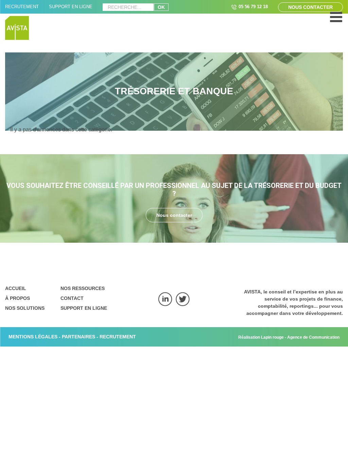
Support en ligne (83, 308)
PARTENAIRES (78, 336)
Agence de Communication (313, 337)
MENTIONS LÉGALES (32, 336)
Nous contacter (310, 7)
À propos (17, 298)
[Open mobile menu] (336, 20)
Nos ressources (82, 288)
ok (161, 7)
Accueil (15, 288)
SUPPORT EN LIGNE (70, 6)
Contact (72, 298)
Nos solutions (25, 308)
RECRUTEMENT (22, 6)
